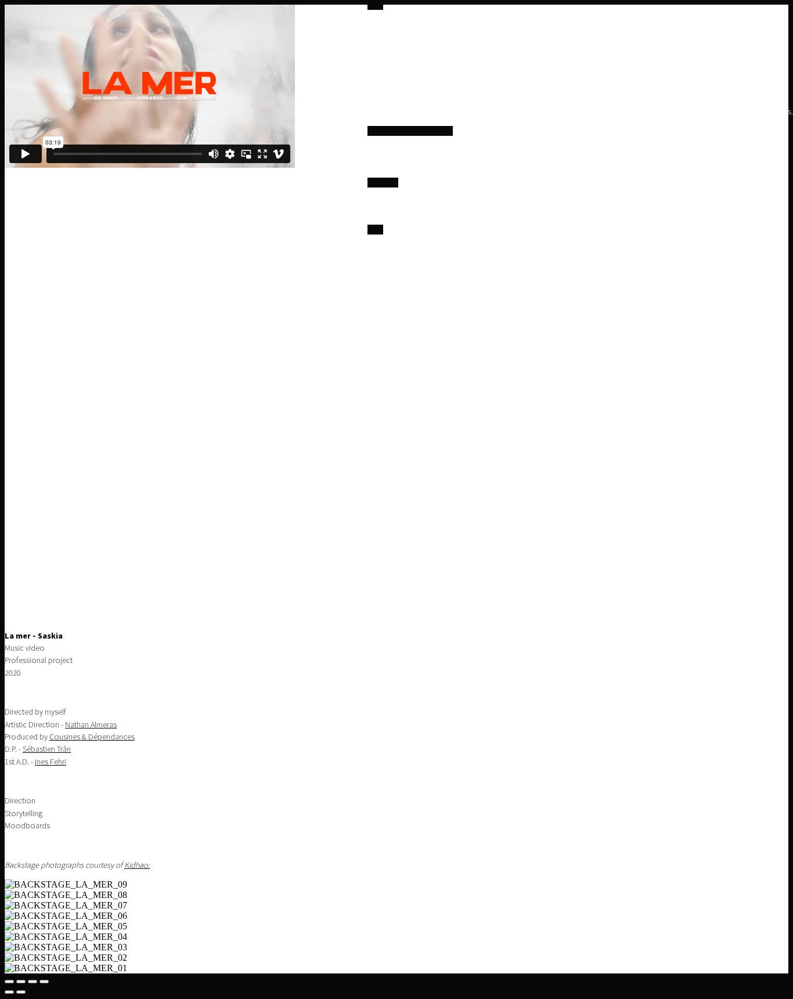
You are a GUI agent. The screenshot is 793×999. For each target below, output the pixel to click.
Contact (471, 259)
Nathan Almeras (91, 725)
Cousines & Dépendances (92, 737)
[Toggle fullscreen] (32, 981)
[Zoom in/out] (44, 981)
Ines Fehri (50, 762)
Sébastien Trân (47, 749)
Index (376, 163)
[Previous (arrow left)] (9, 992)
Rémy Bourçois (412, 259)
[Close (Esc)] (9, 981)
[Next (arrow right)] (21, 992)
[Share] (21, 981)
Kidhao (136, 865)
